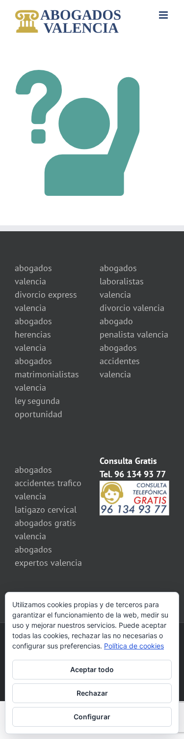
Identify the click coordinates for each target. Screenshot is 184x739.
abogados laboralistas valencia (122, 281)
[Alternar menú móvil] (164, 15)
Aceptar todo (92, 669)
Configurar (92, 716)
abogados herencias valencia (33, 334)
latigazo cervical (46, 509)
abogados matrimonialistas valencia (47, 374)
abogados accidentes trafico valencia (48, 483)
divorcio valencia (132, 307)
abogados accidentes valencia (120, 361)
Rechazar (92, 693)
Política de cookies (134, 646)
